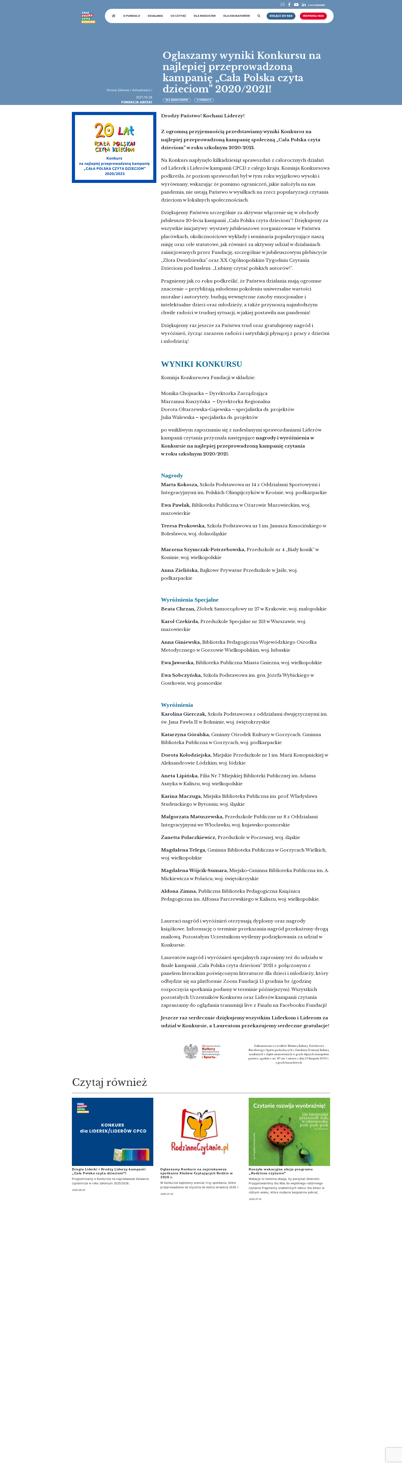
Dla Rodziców (205, 16)
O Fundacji (131, 16)
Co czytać (178, 16)
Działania (155, 16)
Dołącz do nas (281, 16)
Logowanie (316, 5)
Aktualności (141, 90)
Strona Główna (118, 90)
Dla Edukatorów (236, 16)
